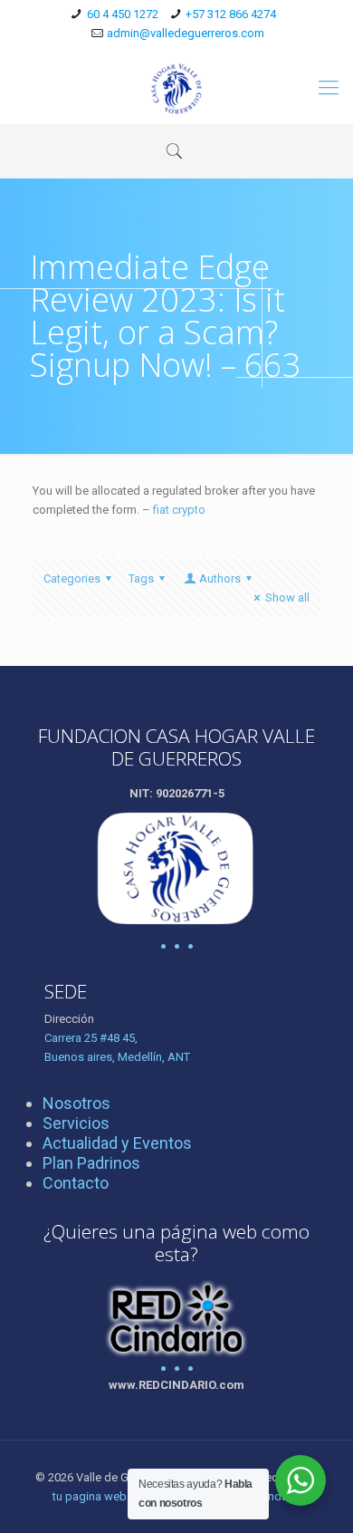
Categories (71, 578)
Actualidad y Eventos (117, 1142)
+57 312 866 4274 (231, 14)
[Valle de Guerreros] (176, 88)
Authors (220, 578)
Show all (287, 597)
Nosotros (76, 1103)
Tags (141, 578)
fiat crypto (179, 509)
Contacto (76, 1182)
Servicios (76, 1123)
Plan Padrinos (91, 1162)
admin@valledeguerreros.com (185, 33)
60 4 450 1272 (122, 14)
